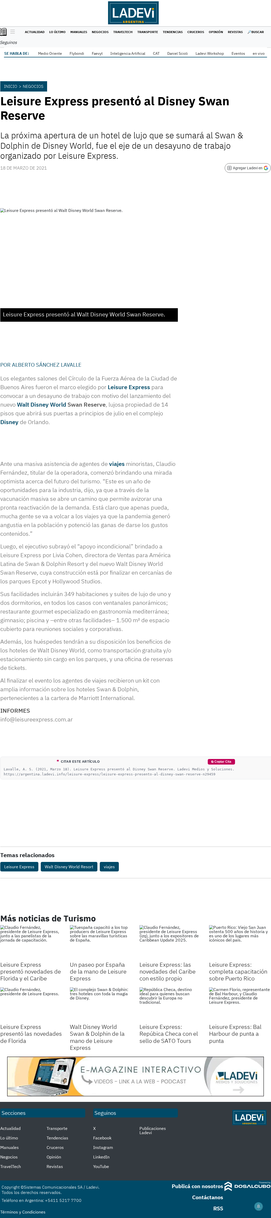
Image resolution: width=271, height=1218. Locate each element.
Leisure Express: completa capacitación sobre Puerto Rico (238, 971)
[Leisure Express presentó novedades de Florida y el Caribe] (31, 942)
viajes (117, 463)
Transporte (147, 32)
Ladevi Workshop (210, 53)
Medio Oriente (50, 53)
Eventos (238, 53)
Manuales (78, 32)
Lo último (57, 32)
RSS (218, 1208)
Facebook (102, 1137)
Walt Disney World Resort (69, 866)
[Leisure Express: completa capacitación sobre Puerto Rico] (240, 942)
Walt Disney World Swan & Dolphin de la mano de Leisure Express (97, 1037)
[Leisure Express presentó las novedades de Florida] (31, 1004)
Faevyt (97, 53)
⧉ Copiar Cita (221, 761)
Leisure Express (129, 387)
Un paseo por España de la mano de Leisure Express (98, 971)
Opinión (216, 32)
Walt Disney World (41, 404)
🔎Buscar (255, 32)
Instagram (103, 1147)
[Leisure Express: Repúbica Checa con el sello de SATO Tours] (170, 1004)
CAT (156, 53)
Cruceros (195, 32)
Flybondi (77, 53)
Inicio (10, 86)
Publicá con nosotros (197, 1186)
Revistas (235, 32)
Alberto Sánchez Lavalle (47, 364)
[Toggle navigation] (11, 32)
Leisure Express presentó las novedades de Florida (31, 1033)
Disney (9, 422)
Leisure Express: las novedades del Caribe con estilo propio (167, 971)
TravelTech (123, 32)
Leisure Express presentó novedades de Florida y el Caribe (30, 971)
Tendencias (173, 32)
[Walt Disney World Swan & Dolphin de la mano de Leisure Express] (101, 1004)
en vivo (259, 53)
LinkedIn (101, 1157)
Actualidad (34, 32)
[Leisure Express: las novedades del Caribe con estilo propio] (170, 942)
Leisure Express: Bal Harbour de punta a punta (235, 1033)
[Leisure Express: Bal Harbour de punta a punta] (240, 1004)
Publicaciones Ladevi (152, 1130)
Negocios (100, 32)
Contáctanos (207, 1197)
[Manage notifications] (258, 1206)
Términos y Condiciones (23, 1212)
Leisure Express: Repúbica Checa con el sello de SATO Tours (168, 1033)
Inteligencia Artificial (127, 53)
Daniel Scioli (177, 53)
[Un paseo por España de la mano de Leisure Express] (101, 942)
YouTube (101, 1166)
